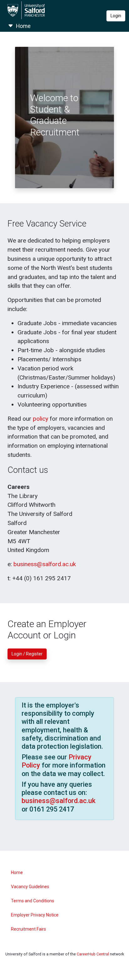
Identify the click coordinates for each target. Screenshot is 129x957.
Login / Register (27, 653)
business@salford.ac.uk (44, 564)
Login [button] (116, 15)
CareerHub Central (93, 954)
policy (40, 418)
